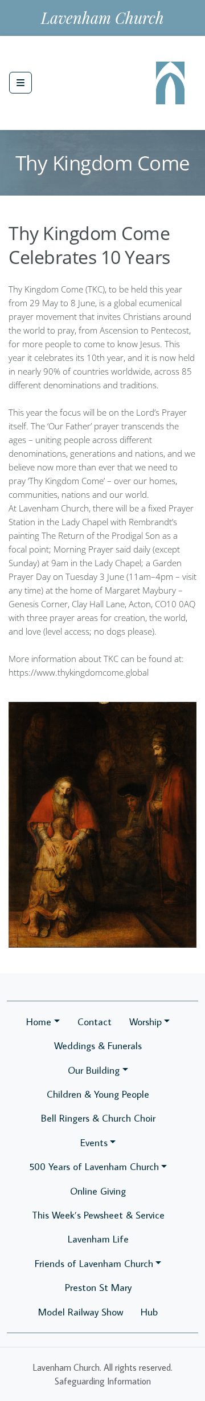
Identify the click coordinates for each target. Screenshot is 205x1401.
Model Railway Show (80, 1311)
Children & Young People (98, 1094)
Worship (145, 1021)
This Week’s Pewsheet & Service (98, 1214)
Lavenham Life (98, 1238)
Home (38, 1021)
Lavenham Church (102, 17)
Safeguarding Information (103, 1381)
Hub (149, 1311)
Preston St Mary (98, 1287)
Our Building (94, 1070)
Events (94, 1142)
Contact (94, 1021)
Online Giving (98, 1190)
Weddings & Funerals (98, 1045)
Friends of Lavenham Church (94, 1263)
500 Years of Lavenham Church (94, 1166)
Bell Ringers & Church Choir (98, 1117)
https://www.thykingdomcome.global (79, 672)
